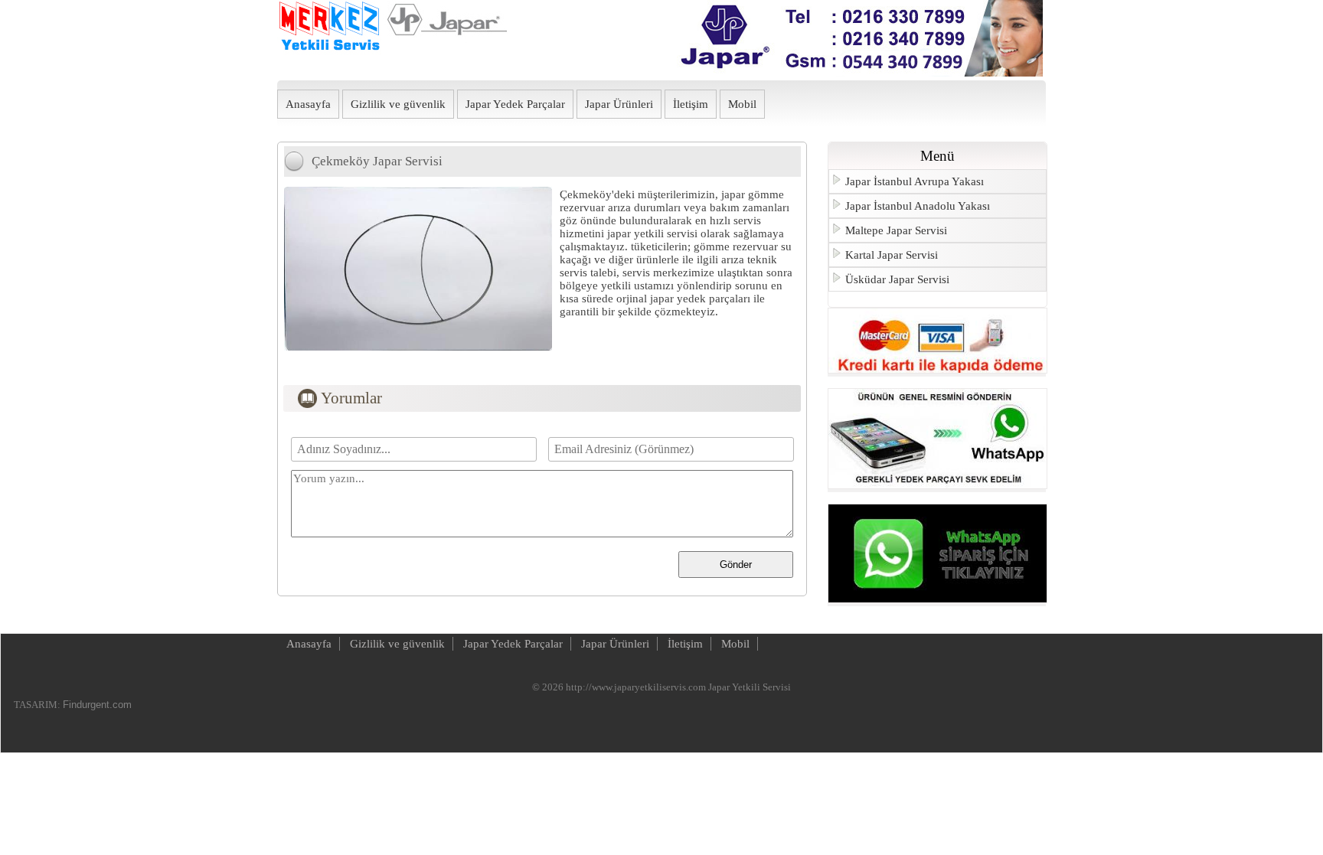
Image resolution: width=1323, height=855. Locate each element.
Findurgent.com (97, 704)
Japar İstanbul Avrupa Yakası (914, 181)
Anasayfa (308, 104)
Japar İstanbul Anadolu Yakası (917, 206)
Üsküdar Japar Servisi (897, 279)
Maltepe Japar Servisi (896, 230)
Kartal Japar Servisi (891, 255)
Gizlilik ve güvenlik (398, 104)
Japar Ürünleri (619, 104)
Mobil (742, 104)
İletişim (690, 104)
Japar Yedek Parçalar (515, 104)
